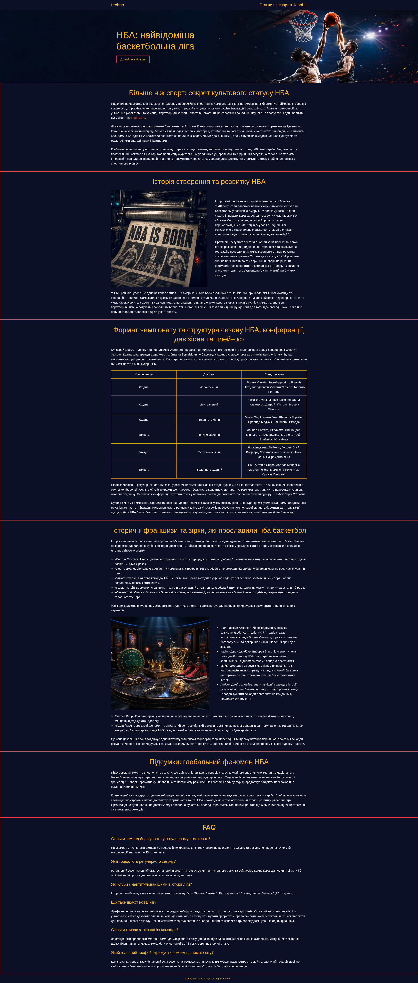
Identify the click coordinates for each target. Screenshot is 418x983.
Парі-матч (138, 117)
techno (117, 4)
